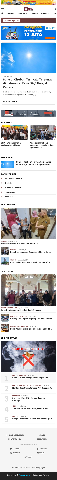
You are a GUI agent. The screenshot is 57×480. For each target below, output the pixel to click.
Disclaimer (42, 439)
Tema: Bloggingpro (38, 467)
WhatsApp (43, 449)
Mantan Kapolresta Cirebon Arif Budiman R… (32, 388)
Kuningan (23, 316)
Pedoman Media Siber (14, 435)
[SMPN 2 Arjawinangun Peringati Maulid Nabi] (14, 132)
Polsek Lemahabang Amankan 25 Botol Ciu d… (31, 252)
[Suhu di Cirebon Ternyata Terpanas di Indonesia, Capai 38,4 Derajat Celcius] (28, 57)
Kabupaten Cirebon (13, 178)
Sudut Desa (7, 271)
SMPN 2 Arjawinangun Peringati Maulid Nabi (11, 144)
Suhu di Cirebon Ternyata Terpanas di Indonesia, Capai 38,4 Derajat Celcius (27, 83)
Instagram (16, 453)
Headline (24, 327)
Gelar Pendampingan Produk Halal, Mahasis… (21, 310)
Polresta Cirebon (13, 187)
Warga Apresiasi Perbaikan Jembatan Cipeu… (33, 418)
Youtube (43, 453)
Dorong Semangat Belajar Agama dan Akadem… (32, 318)
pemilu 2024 (10, 192)
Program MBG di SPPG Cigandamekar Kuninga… (28, 399)
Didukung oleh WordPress (21, 467)
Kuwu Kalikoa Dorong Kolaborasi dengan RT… (31, 329)
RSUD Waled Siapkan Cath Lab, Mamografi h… (31, 262)
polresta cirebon (34, 385)
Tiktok (29, 457)
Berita (3, 308)
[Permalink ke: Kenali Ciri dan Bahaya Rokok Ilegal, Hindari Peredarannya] (28, 357)
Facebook (16, 449)
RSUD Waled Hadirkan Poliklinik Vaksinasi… (20, 243)
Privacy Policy (14, 439)
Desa (15, 308)
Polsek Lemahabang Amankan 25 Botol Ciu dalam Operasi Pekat (42, 145)
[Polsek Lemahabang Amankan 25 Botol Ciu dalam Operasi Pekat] (43, 132)
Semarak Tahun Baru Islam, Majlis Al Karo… (31, 408)
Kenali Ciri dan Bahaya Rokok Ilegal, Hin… (31, 377)
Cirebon (8, 183)
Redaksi (42, 435)
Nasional (22, 385)
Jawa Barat (10, 197)
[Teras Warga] (28, 9)
